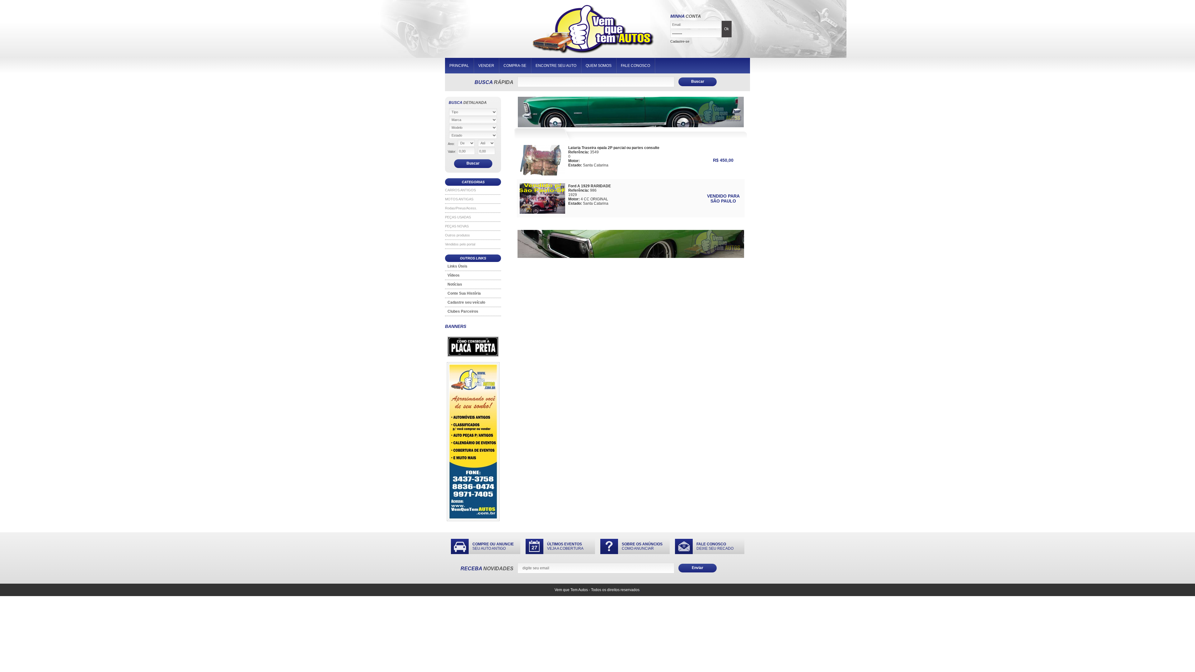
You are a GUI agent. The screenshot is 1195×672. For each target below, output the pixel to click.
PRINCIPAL (459, 65)
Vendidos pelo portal (460, 244)
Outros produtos (457, 235)
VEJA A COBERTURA (565, 546)
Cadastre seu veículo (466, 302)
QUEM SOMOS (599, 65)
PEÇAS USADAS (458, 217)
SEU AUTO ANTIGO (493, 546)
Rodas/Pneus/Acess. (461, 208)
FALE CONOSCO (635, 65)
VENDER (486, 65)
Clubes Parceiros (463, 311)
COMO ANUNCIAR (642, 546)
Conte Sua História (464, 293)
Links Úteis (457, 266)
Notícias (455, 284)
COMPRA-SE (515, 65)
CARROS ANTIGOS (460, 190)
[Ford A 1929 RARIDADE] (542, 212)
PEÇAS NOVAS (457, 226)
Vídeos (454, 275)
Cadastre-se (679, 41)
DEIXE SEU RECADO (714, 546)
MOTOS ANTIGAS (459, 199)
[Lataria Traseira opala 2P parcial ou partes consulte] (542, 173)
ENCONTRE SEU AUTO (556, 65)
